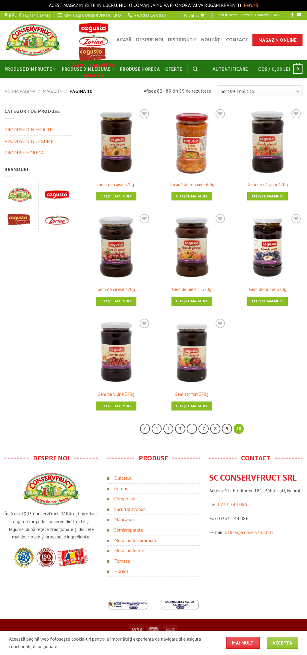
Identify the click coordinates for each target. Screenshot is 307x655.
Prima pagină (19, 91)
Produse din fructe (28, 69)
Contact (237, 40)
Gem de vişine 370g (116, 394)
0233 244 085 (232, 504)
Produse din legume (28, 141)
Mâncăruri (124, 519)
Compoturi (124, 499)
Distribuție (182, 40)
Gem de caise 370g (116, 184)
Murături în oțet (130, 550)
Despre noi (150, 40)
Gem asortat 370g (192, 394)
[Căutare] (195, 69)
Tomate (122, 561)
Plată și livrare (226, 15)
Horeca (121, 571)
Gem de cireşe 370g (116, 289)
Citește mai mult (116, 196)
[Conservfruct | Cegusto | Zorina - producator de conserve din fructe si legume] (32, 40)
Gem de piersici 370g (191, 289)
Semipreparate (128, 530)
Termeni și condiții (255, 15)
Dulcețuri (123, 478)
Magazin (53, 91)
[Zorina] (57, 219)
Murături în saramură (135, 540)
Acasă (124, 40)
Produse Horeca (140, 69)
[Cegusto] (57, 194)
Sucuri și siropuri (130, 509)
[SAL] (128, 604)
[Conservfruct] (19, 194)
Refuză (251, 5)
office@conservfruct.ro (249, 532)
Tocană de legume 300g (191, 184)
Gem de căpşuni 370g (268, 184)
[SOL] (179, 604)
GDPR (277, 15)
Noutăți (211, 40)
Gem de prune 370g (267, 289)
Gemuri (121, 488)
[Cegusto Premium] (19, 219)
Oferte (174, 69)
